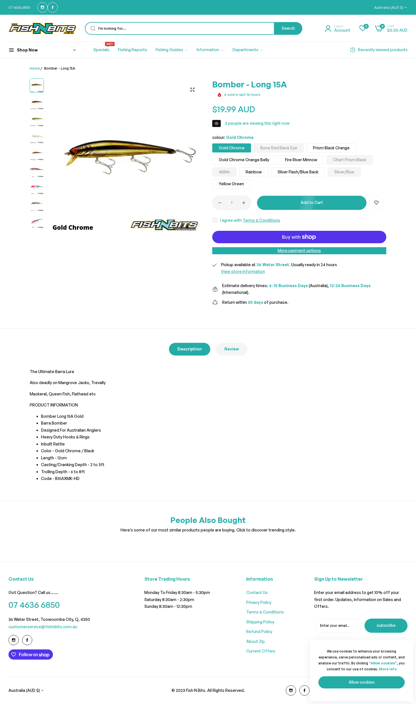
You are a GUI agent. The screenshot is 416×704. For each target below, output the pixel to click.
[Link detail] (42, 7)
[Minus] (220, 202)
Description (189, 348)
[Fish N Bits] (42, 28)
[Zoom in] (192, 90)
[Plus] (244, 202)
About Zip (255, 641)
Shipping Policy (260, 621)
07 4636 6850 (34, 604)
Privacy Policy (258, 602)
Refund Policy (259, 631)
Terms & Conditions (261, 220)
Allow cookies (362, 682)
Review (231, 348)
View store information (243, 271)
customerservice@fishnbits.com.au (42, 626)
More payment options (299, 250)
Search (288, 28)
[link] (171, 50)
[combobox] (193, 28)
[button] (376, 203)
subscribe (386, 625)
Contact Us (257, 592)
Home (35, 68)
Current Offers (260, 651)
